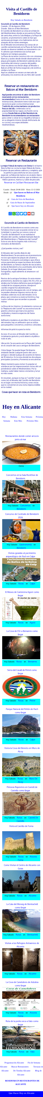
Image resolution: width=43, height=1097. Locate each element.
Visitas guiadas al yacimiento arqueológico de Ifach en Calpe (21, 555)
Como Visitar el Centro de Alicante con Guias (22, 867)
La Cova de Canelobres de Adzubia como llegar (22, 984)
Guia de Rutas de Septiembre (22, 202)
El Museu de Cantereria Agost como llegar (22, 594)
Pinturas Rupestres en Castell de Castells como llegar (22, 789)
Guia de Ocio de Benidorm (22, 199)
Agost (32, 622)
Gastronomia (25, 544)
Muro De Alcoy (27, 780)
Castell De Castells (27, 819)
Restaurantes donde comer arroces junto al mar (22, 438)
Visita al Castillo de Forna (21, 826)
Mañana (13, 417)
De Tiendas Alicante (21, 1070)
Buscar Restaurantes (20, 1066)
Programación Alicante (14, 1062)
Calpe (32, 583)
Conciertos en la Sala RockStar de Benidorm (22, 477)
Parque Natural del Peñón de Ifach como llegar (22, 711)
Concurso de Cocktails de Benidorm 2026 (22, 516)
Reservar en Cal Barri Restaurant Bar (21, 182)
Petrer (32, 700)
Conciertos (25, 505)
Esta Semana (26, 417)
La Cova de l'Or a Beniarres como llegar (22, 633)
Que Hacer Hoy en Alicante (21, 1093)
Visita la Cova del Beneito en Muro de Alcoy (22, 750)
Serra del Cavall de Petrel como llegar (22, 672)
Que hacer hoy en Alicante (22, 206)
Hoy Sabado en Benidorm (21, 20)
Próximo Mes (32, 421)
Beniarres (32, 661)
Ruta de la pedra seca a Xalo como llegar (22, 1023)
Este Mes (18, 421)
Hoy (4, 417)
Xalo (32, 1051)
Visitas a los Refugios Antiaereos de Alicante (22, 945)
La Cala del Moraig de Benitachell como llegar (22, 906)
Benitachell (32, 934)
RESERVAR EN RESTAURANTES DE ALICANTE (22, 1082)
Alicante (32, 895)
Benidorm (21, 508)
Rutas (21, 583)
